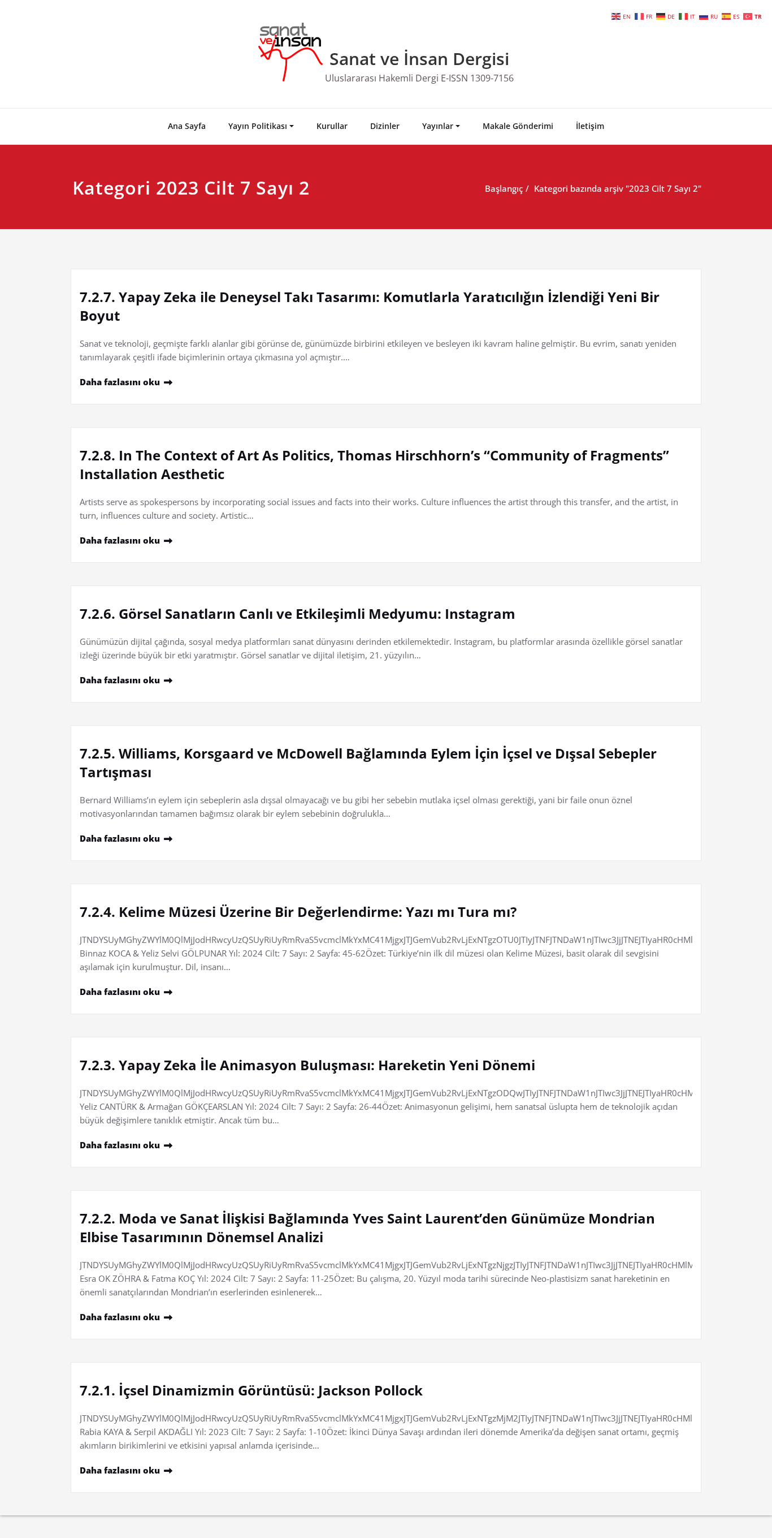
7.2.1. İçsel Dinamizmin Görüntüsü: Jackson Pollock (251, 1390)
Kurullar (332, 125)
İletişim (590, 125)
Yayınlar (437, 125)
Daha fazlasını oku (120, 381)
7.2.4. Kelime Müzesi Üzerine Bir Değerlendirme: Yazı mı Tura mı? (298, 911)
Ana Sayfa (187, 125)
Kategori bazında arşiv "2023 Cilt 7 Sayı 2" (617, 188)
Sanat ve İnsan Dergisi (419, 58)
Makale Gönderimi (518, 125)
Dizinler (385, 125)
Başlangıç (504, 188)
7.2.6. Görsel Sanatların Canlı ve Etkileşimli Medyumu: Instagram (297, 613)
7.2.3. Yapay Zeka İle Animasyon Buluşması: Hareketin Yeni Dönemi (307, 1065)
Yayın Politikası (257, 125)
